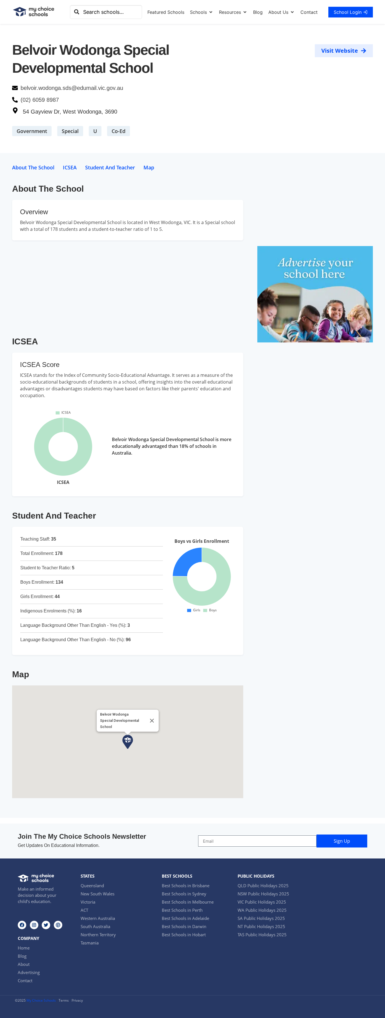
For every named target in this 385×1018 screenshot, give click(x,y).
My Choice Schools (41, 1000)
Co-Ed (118, 131)
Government (32, 131)
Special (70, 131)
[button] (201, 12)
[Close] (152, 720)
